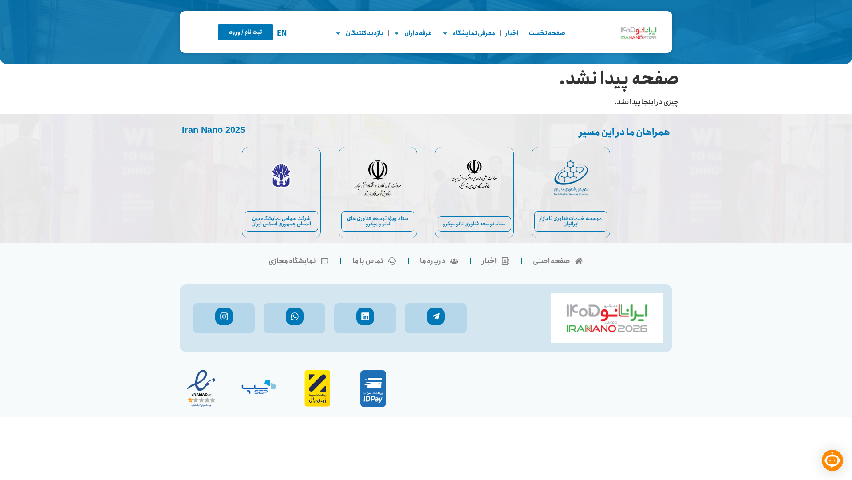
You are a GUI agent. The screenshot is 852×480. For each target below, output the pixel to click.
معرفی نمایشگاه (474, 33)
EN (282, 34)
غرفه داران (418, 33)
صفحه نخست (547, 33)
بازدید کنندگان (364, 33)
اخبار (512, 33)
